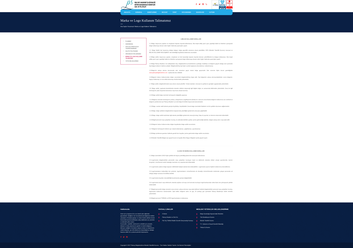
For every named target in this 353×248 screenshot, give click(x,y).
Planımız (128, 41)
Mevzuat (164, 12)
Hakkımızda (129, 44)
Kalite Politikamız (131, 51)
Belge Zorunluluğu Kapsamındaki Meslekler (211, 214)
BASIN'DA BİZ (200, 12)
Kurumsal (138, 12)
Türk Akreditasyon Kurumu (207, 217)
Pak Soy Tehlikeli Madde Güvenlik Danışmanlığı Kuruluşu (177, 220)
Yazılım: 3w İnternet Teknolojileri (181, 245)
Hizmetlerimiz (152, 12)
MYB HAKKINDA (186, 12)
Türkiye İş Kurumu (205, 227)
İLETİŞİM (211, 12)
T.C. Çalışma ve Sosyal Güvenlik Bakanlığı (211, 224)
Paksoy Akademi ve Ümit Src (170, 217)
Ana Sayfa (123, 26)
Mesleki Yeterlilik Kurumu (207, 220)
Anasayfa (127, 12)
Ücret (175, 12)
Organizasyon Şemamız (133, 54)
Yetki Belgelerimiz (131, 61)
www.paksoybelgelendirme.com (158, 72)
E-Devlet (164, 214)
